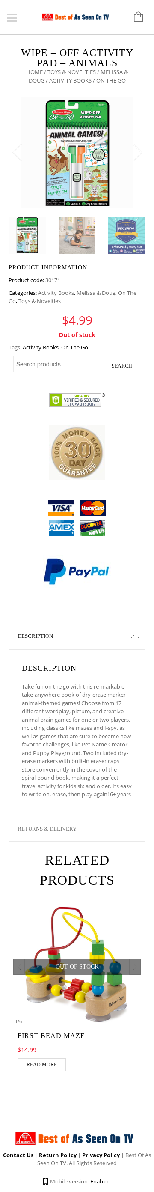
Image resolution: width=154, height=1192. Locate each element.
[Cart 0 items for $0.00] (134, 17)
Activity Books (70, 80)
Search (122, 366)
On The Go (74, 347)
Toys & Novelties (71, 72)
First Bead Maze (51, 1035)
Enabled (100, 1181)
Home (34, 72)
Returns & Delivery (47, 829)
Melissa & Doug (96, 293)
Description (35, 636)
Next (136, 153)
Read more (42, 1065)
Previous (17, 153)
